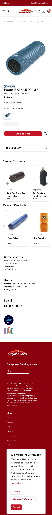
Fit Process (11, 445)
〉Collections (9, 21)
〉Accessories (22, 21)
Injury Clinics (11, 440)
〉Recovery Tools (36, 21)
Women (10, 422)
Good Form (11, 436)
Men (8, 418)
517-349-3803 (10, 266)
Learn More (16, 483)
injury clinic (16, 102)
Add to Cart (23, 133)
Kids (8, 426)
